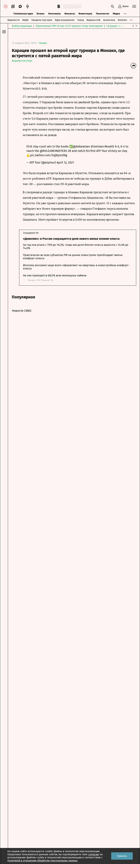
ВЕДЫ (25, 20)
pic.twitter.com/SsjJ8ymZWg (48, 155)
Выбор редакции (22, 26)
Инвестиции (85, 13)
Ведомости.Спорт (22, 60)
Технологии (102, 13)
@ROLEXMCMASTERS (53, 151)
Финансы (69, 13)
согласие (93, 854)
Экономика (54, 13)
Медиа (116, 13)
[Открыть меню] (134, 6)
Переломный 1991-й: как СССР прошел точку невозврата (69, 26)
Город (80, 20)
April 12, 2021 (65, 162)
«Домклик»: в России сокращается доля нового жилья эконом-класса (71, 238)
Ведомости (13, 20)
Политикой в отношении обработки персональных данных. (42, 860)
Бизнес (40, 13)
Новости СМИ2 (21, 310)
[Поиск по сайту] (112, 6)
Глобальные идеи (23, 13)
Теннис (43, 43)
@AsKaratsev (81, 146)
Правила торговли (41, 20)
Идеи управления (64, 20)
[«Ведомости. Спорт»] (59, 6)
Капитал (122, 20)
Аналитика (109, 20)
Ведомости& (93, 20)
